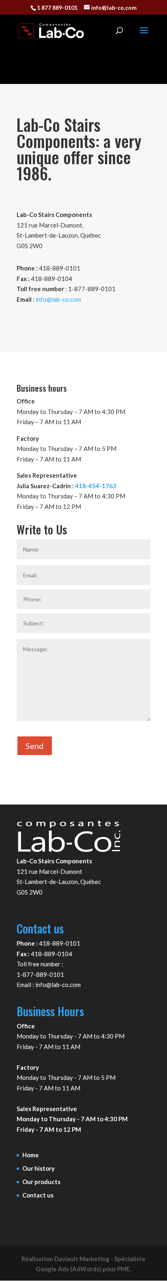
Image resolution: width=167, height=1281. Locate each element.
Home (30, 1155)
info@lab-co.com (58, 299)
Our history (38, 1168)
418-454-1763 (95, 485)
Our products (41, 1181)
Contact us (38, 1195)
